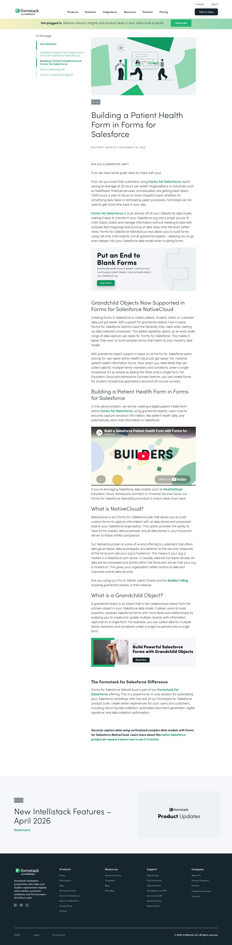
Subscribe (181, 23)
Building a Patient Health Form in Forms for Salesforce (61, 62)
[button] (73, 12)
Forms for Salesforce (165, 182)
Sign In (215, 4)
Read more (22, 830)
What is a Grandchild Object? (57, 74)
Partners (148, 12)
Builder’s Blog (178, 580)
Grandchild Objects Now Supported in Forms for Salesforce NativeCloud (62, 54)
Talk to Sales (206, 12)
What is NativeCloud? (52, 69)
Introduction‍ (48, 44)
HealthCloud (172, 489)
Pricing (163, 12)
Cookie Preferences (201, 891)
